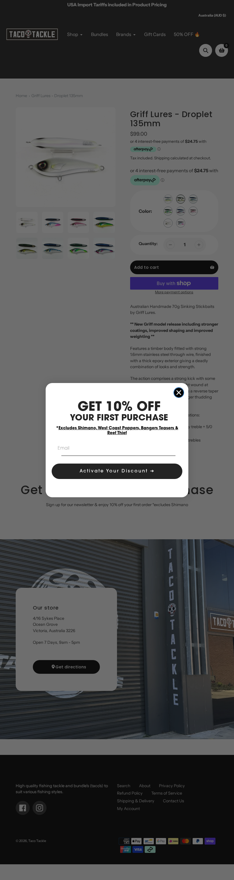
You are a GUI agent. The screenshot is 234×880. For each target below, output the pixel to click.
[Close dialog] (179, 393)
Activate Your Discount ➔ (117, 471)
